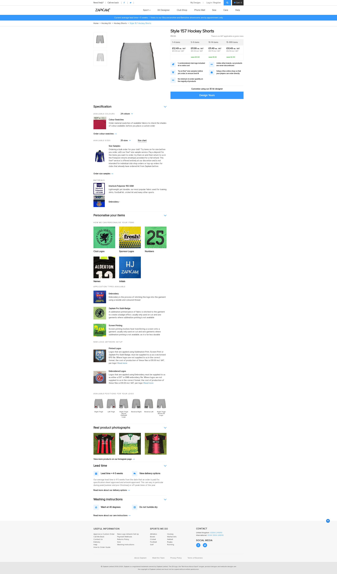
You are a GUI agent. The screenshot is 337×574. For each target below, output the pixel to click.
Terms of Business (195, 558)
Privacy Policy (176, 558)
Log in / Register (214, 3)
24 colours (125, 114)
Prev (112, 65)
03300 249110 (216, 533)
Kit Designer (164, 10)
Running (170, 545)
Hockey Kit (107, 23)
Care (225, 10)
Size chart (142, 140)
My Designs (195, 3)
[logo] (102, 10)
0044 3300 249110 (215, 535)
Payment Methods (124, 537)
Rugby (169, 542)
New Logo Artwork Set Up (128, 534)
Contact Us (98, 539)
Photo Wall (199, 10)
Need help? (98, 3)
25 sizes (124, 140)
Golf (151, 545)
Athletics (153, 534)
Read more (122, 363)
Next (163, 65)
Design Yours (207, 95)
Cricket (153, 539)
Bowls (152, 537)
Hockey (170, 534)
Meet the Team (158, 558)
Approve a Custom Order (104, 534)
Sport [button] (146, 10)
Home (97, 23)
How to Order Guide (101, 547)
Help (237, 10)
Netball (170, 539)
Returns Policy (123, 539)
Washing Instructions (125, 545)
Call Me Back (98, 537)
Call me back (113, 3)
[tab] (130, 107)
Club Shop (182, 10)
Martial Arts (172, 537)
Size (214, 10)
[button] (130, 107)
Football (153, 542)
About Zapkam (140, 558)
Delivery (96, 542)
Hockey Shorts (121, 23)
